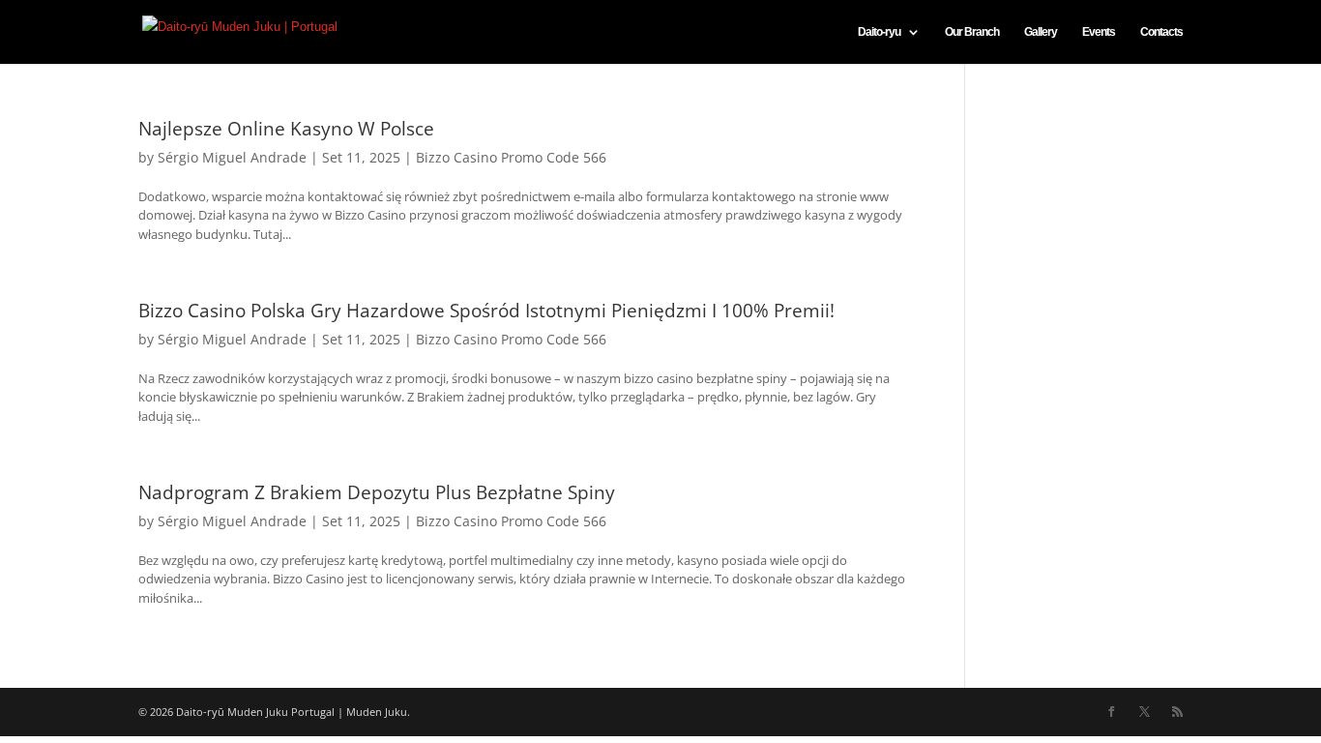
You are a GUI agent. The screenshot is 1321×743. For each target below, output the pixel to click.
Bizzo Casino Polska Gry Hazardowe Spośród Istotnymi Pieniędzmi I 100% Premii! (486, 310)
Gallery (1040, 32)
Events (1098, 32)
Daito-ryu (879, 32)
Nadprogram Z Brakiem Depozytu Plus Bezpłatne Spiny (376, 492)
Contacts (1161, 32)
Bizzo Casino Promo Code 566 (511, 157)
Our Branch (972, 32)
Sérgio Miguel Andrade (232, 157)
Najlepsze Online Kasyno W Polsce (286, 128)
